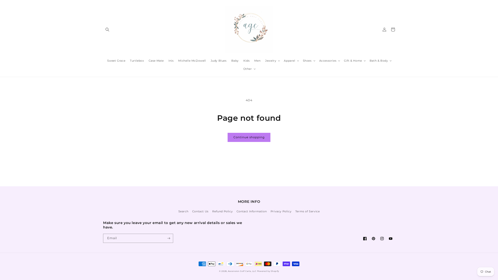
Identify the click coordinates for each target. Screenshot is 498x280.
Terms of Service (307, 211)
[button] (107, 29)
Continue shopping (249, 137)
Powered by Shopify (268, 271)
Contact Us (200, 211)
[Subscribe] (168, 238)
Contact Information (252, 211)
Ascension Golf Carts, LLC (242, 271)
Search (183, 211)
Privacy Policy (281, 211)
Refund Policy (222, 211)
